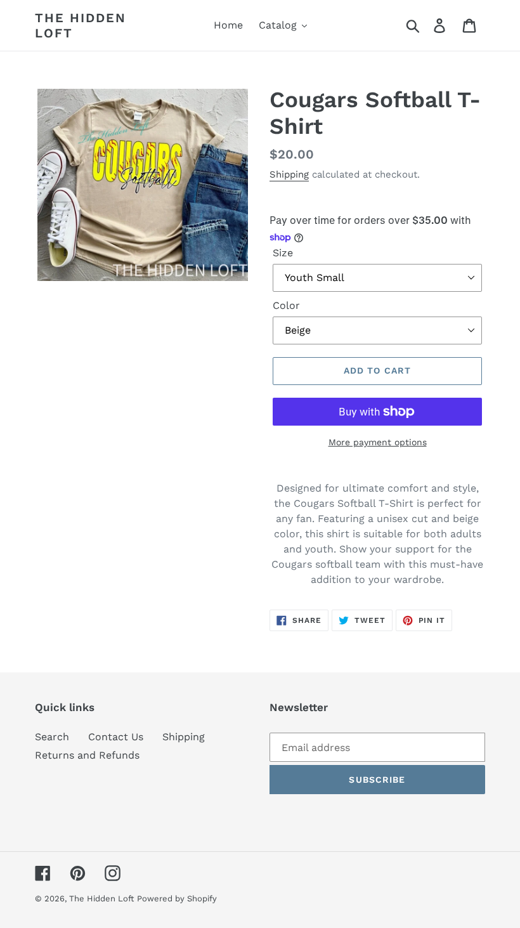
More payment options (377, 442)
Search (52, 737)
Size (283, 253)
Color (286, 305)
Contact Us (115, 737)
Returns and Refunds (87, 755)
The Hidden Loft (80, 25)
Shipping (289, 174)
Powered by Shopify (177, 898)
